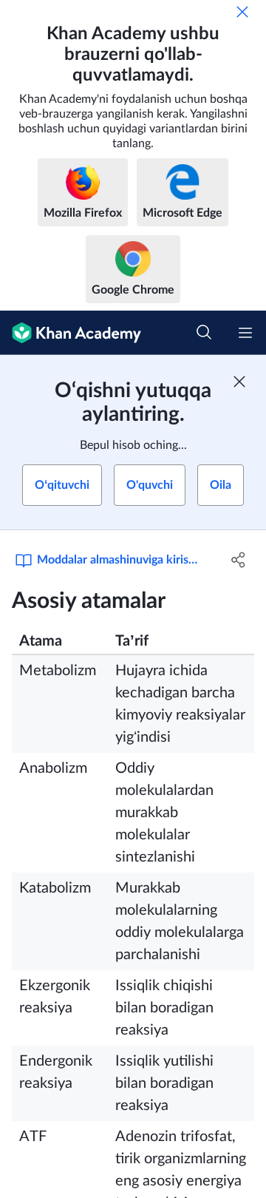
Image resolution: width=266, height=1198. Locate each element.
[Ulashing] (238, 560)
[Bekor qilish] (242, 12)
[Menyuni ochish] (245, 333)
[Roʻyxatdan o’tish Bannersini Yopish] (239, 381)
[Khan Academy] (70, 332)
